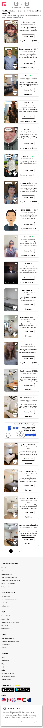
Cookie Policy (5, 625)
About (3, 657)
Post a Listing (5, 596)
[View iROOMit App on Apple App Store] (8, 691)
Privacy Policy (5, 619)
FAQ (2, 667)
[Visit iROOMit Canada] (9, 701)
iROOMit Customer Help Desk (10, 641)
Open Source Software (7, 673)
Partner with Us (6, 679)
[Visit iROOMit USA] (3, 701)
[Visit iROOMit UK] (14, 701)
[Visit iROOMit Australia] (29, 701)
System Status (5, 644)
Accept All (34, 722)
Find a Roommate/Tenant (8, 599)
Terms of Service (6, 616)
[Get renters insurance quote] (21, 430)
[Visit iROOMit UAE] (24, 701)
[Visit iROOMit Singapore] (19, 701)
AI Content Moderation (8, 676)
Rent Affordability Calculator (9, 577)
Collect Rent (5, 603)
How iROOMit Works (7, 638)
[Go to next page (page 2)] (32, 551)
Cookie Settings (5, 628)
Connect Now (28, 36)
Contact (3, 647)
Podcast (3, 670)
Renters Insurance (6, 574)
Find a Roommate (6, 568)
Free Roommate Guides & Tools (10, 580)
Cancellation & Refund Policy (10, 622)
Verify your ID (5, 587)
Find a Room (5, 571)
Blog (2, 664)
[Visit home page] (4, 4)
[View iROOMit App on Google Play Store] (22, 691)
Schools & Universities (8, 583)
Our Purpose (5, 660)
